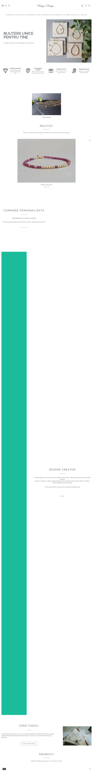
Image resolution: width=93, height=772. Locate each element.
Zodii (64, 14)
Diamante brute (45, 14)
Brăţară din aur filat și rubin (46, 184)
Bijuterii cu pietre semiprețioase (28, 14)
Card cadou (83, 14)
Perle (39, 14)
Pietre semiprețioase (56, 14)
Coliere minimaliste (46, 117)
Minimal (68, 14)
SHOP (16, 14)
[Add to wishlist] (90, 140)
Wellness (74, 14)
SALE (78, 14)
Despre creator (10, 14)
